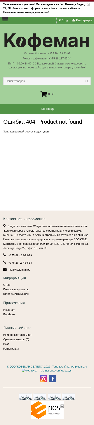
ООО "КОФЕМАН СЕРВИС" (26, 366)
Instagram (9, 309)
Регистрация (83, 20)
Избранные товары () (17, 334)
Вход (64, 20)
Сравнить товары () (16, 339)
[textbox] (47, 81)
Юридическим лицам (16, 294)
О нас (6, 284)
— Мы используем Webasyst (54, 370)
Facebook (9, 314)
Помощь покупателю (16, 289)
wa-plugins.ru (79, 366)
